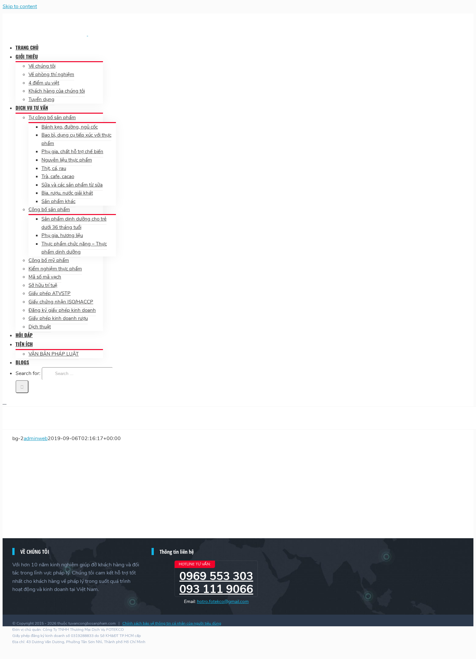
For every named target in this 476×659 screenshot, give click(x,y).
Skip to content (20, 6)
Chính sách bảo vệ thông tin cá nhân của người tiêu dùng (171, 623)
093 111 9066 (216, 589)
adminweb (36, 438)
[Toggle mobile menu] (4, 402)
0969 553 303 (216, 576)
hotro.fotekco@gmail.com (223, 601)
